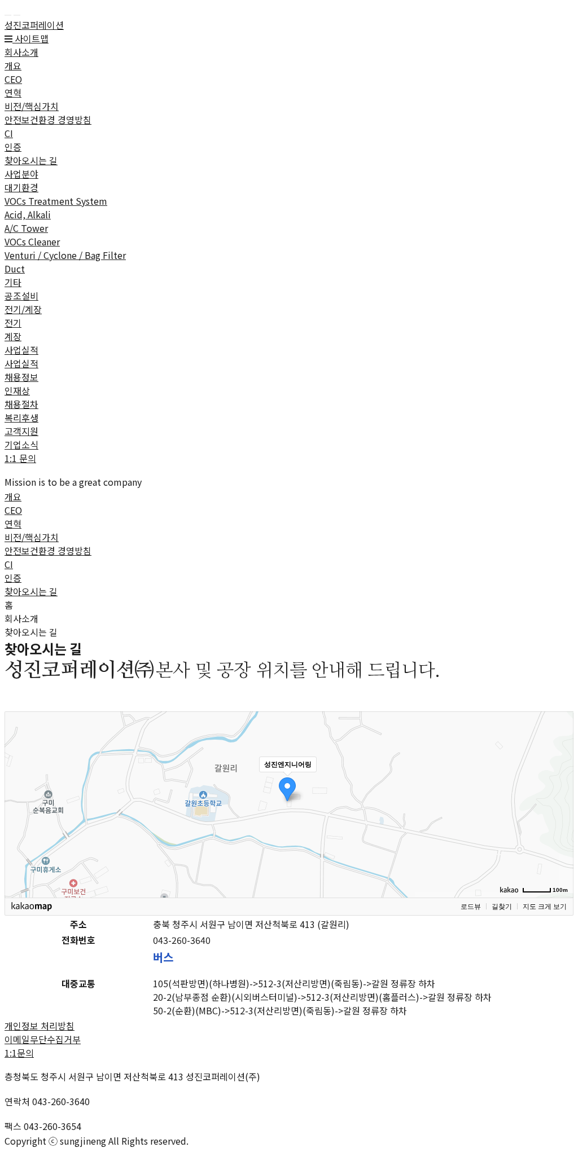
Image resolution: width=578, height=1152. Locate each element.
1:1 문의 (20, 458)
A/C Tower (26, 228)
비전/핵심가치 (32, 106)
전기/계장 (23, 309)
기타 (13, 282)
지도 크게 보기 (545, 907)
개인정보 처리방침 (40, 1025)
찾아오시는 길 (31, 160)
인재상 (17, 390)
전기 (13, 322)
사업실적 (21, 350)
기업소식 (21, 444)
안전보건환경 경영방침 (48, 119)
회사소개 (21, 52)
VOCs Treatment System (56, 201)
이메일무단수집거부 (43, 1039)
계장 (13, 336)
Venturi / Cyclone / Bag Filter (65, 255)
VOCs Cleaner (32, 241)
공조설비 (21, 295)
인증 (13, 146)
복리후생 (21, 417)
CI (9, 133)
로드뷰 (471, 907)
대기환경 (21, 187)
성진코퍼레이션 (34, 25)
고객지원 (21, 431)
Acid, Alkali (28, 214)
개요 (13, 65)
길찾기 (502, 907)
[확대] (559, 784)
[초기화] (559, 824)
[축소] (559, 802)
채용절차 (21, 404)
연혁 (13, 92)
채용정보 (21, 377)
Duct (15, 268)
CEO (13, 79)
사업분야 (21, 174)
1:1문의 (19, 1052)
